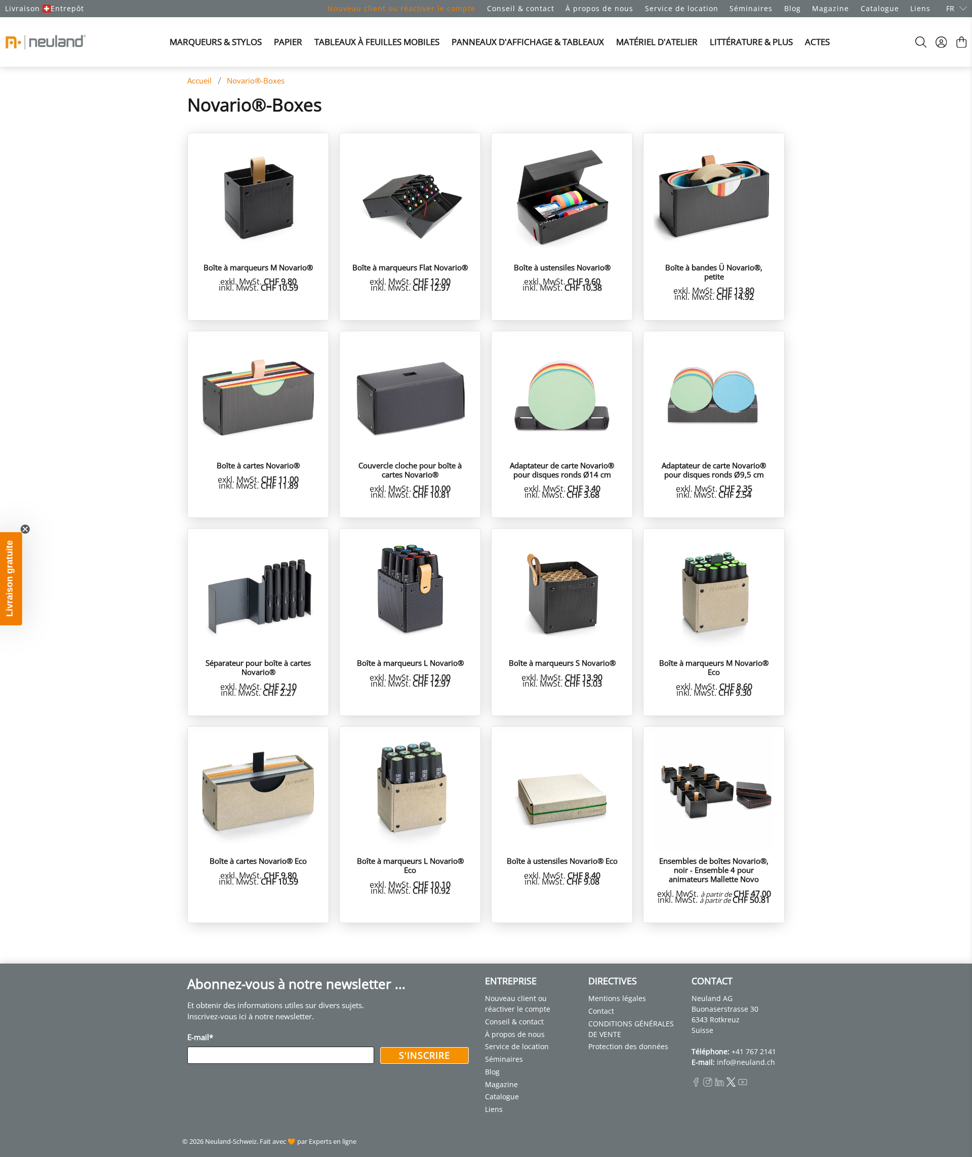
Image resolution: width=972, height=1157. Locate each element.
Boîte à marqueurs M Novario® (258, 267)
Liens (920, 8)
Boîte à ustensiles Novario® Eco (562, 860)
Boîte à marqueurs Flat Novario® (410, 267)
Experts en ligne (332, 1141)
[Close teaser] (28, 529)
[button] (12, 578)
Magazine (830, 8)
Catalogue (880, 8)
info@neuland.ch (746, 1062)
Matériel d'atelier (657, 42)
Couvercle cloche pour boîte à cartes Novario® (410, 469)
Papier (288, 42)
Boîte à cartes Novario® (258, 465)
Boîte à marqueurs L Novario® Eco (410, 865)
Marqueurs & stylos (216, 42)
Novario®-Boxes (256, 81)
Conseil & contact (520, 8)
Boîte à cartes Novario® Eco (258, 860)
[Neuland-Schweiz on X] (731, 1084)
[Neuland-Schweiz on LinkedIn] (719, 1084)
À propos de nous (599, 8)
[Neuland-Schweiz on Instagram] (707, 1084)
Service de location (681, 8)
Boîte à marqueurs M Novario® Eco (713, 667)
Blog (792, 8)
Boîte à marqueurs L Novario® (410, 662)
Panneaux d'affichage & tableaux (528, 42)
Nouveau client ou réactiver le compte (401, 8)
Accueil (199, 81)
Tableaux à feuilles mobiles (376, 42)
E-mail (200, 1037)
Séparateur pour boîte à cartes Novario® (258, 667)
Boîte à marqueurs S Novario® (562, 662)
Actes (817, 42)
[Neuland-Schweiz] (45, 42)
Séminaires (751, 8)
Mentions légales (617, 998)
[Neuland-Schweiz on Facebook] (696, 1084)
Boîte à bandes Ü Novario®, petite (713, 271)
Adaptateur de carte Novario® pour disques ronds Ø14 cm (562, 469)
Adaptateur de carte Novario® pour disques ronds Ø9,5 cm (714, 469)
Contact (601, 1011)
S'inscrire (424, 1055)
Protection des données (628, 1046)
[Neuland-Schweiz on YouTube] (742, 1084)
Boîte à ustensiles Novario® (562, 267)
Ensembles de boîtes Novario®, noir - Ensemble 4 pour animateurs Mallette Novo (713, 870)
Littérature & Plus (751, 42)
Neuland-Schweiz (231, 1141)
